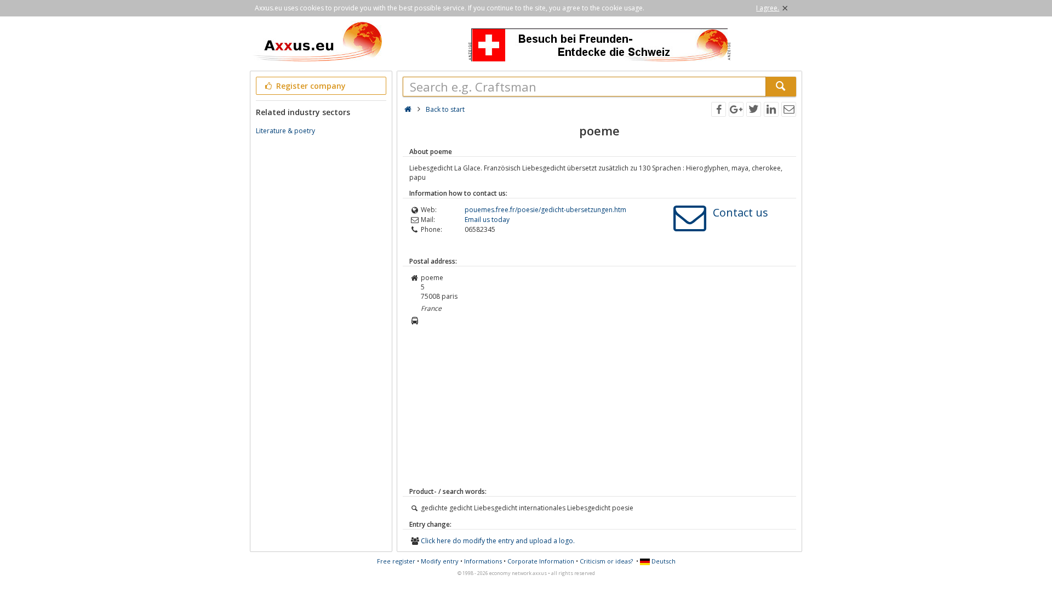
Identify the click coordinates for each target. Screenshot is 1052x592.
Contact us (740, 212)
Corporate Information (540, 561)
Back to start (445, 109)
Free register (396, 561)
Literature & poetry (285, 130)
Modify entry (440, 561)
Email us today (487, 219)
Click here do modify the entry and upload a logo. (498, 540)
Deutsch (663, 561)
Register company (310, 86)
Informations (483, 561)
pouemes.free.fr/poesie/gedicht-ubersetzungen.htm (545, 209)
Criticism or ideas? (606, 561)
